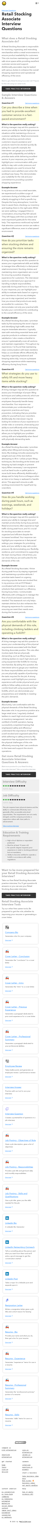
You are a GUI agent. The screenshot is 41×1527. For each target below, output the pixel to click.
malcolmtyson (25, 1522)
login (4, 1467)
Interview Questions (9, 10)
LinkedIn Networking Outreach (20, 1247)
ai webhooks (7, 1517)
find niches (26, 1481)
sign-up (5, 1470)
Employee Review (13, 1066)
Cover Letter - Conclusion (17, 957)
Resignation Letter (14, 1306)
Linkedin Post (11, 1279)
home (3, 1465)
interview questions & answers (27, 1467)
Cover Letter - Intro (14, 983)
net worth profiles (30, 1485)
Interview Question (14, 1114)
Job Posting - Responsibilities (19, 1167)
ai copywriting (8, 1492)
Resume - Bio (11, 1332)
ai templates (7, 1499)
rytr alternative (9, 1450)
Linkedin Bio (11, 1223)
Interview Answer (13, 1087)
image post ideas (9, 1510)
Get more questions (32, 103)
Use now (8, 940)
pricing (5, 1472)
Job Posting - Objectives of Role (20, 1141)
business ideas (28, 1483)
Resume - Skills (12, 1415)
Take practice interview (18, 89)
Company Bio (11, 932)
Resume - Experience (15, 1359)
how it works (27, 1492)
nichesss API (27, 1494)
